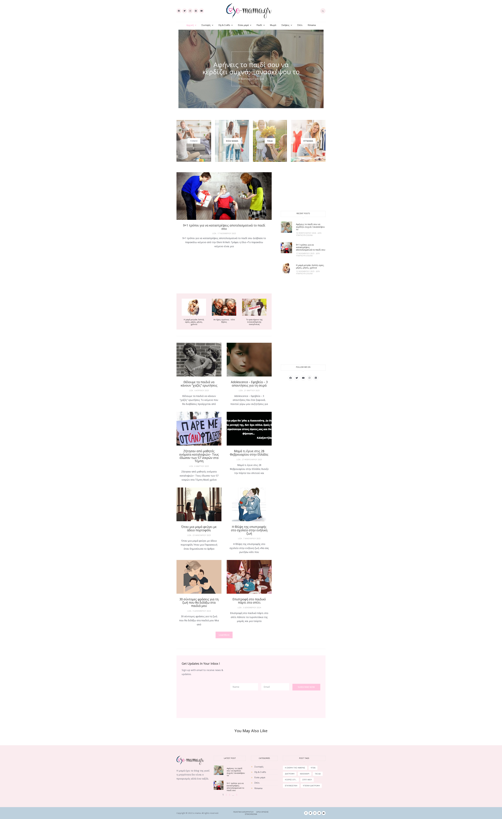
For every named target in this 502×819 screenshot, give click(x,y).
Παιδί (259, 25)
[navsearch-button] (323, 10)
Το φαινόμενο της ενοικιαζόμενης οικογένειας (254, 321)
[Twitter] (184, 10)
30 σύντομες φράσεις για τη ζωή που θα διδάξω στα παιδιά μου (199, 602)
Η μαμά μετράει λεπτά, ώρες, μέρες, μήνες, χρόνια (194, 321)
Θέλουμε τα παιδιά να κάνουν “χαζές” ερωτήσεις (199, 383)
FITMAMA (308, 141)
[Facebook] (178, 10)
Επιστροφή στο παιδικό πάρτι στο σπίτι (249, 601)
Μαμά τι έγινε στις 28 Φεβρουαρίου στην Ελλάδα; (249, 452)
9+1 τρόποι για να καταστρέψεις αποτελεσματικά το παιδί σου (224, 227)
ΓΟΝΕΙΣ (194, 141)
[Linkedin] (315, 377)
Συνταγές (206, 25)
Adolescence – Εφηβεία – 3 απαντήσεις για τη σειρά (249, 383)
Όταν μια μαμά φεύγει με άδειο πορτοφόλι (199, 528)
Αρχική (190, 25)
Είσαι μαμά (243, 25)
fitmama (312, 25)
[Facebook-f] (306, 813)
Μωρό (273, 25)
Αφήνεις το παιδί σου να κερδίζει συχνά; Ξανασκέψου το (310, 227)
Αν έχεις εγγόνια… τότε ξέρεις (224, 320)
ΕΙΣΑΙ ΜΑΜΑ (232, 141)
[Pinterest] (195, 10)
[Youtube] (201, 10)
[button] (224, 635)
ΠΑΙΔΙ (270, 141)
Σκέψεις (285, 25)
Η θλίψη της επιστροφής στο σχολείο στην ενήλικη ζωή (249, 530)
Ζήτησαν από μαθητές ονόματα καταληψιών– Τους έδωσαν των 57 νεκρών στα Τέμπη (199, 456)
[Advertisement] (224, 271)
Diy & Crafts (224, 25)
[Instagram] (190, 10)
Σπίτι (300, 25)
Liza (262, 79)
